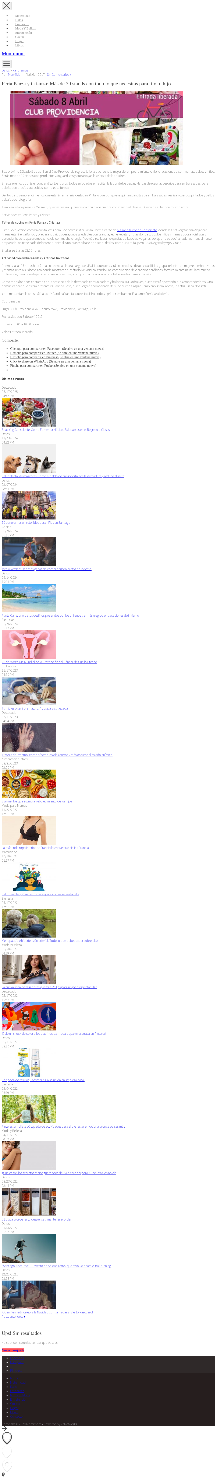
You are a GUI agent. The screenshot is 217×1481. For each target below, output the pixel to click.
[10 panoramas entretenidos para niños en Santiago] (29, 518)
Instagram (17, 1362)
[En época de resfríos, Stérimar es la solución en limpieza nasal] (29, 1076)
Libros (19, 45)
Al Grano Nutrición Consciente (137, 230)
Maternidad (22, 15)
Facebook (17, 1358)
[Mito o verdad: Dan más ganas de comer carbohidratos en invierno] (29, 565)
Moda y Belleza (25, 28)
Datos (19, 20)
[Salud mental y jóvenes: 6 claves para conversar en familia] (29, 890)
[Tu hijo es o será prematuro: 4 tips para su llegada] (29, 704)
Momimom (13, 53)
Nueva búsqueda (13, 1350)
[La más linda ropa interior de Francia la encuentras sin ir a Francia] (29, 843)
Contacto (16, 1416)
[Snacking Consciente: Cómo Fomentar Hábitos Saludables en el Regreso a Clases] (29, 425)
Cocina (20, 37)
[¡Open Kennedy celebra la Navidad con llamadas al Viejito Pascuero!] (29, 1308)
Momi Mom (15, 74)
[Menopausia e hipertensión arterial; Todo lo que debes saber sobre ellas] (29, 936)
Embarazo (22, 24)
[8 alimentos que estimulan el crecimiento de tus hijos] (29, 797)
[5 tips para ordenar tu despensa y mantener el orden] (29, 1215)
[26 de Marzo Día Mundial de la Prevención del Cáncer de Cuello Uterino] (29, 657)
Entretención (23, 32)
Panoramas (20, 70)
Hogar (19, 41)
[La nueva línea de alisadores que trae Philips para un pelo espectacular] (29, 983)
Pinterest (16, 1370)
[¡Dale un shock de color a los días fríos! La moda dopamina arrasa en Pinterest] (29, 1029)
